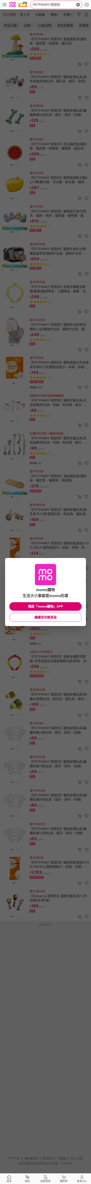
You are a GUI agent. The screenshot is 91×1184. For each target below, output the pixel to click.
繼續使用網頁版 (45, 617)
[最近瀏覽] (86, 4)
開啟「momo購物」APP (45, 606)
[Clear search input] (78, 5)
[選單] (4, 4)
